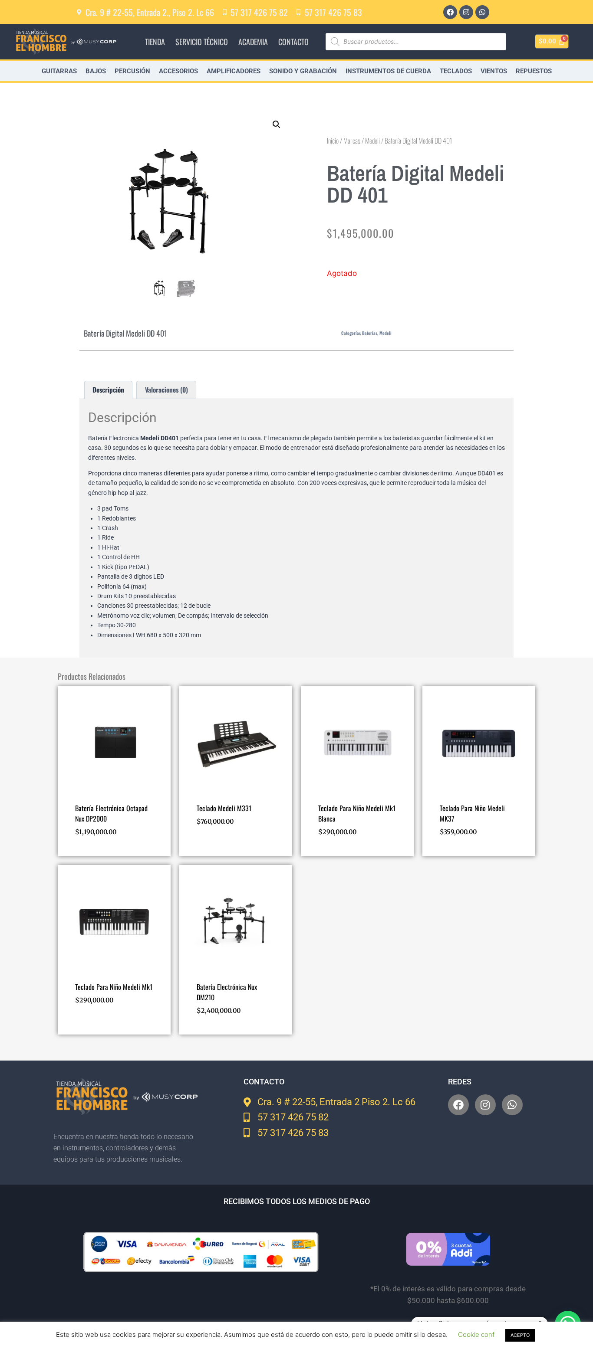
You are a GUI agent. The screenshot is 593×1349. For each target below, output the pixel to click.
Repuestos (534, 71)
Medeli (372, 140)
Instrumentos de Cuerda (388, 71)
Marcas (351, 140)
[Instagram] (466, 12)
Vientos (494, 71)
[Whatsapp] (482, 12)
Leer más (209, 846)
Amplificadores (233, 71)
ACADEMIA (253, 41)
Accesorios (178, 71)
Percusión (132, 71)
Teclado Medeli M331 (224, 808)
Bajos (96, 71)
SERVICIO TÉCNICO (201, 41)
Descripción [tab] (108, 389)
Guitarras (59, 71)
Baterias (369, 333)
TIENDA (155, 41)
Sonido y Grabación (303, 71)
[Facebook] (450, 12)
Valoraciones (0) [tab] (166, 389)
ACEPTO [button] (520, 1335)
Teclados (456, 71)
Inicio (333, 140)
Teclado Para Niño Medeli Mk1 (113, 987)
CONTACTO (293, 41)
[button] (276, 124)
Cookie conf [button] (476, 1334)
